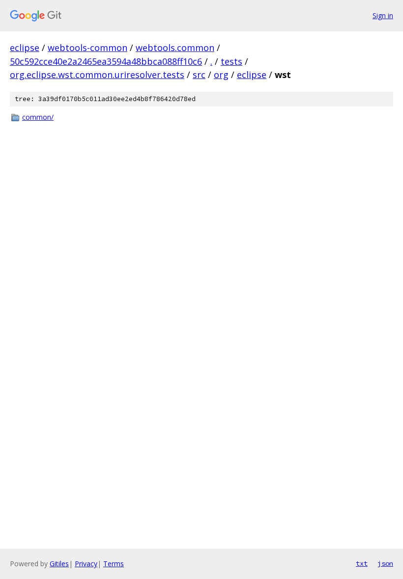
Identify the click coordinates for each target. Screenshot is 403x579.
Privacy (86, 563)
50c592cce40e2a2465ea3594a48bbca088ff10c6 (106, 61)
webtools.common (175, 47)
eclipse (24, 47)
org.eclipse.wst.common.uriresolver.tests (97, 74)
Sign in (383, 15)
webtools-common (87, 47)
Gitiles (59, 563)
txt (362, 563)
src (199, 74)
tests (231, 61)
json (385, 563)
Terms (113, 563)
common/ (38, 117)
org (221, 74)
